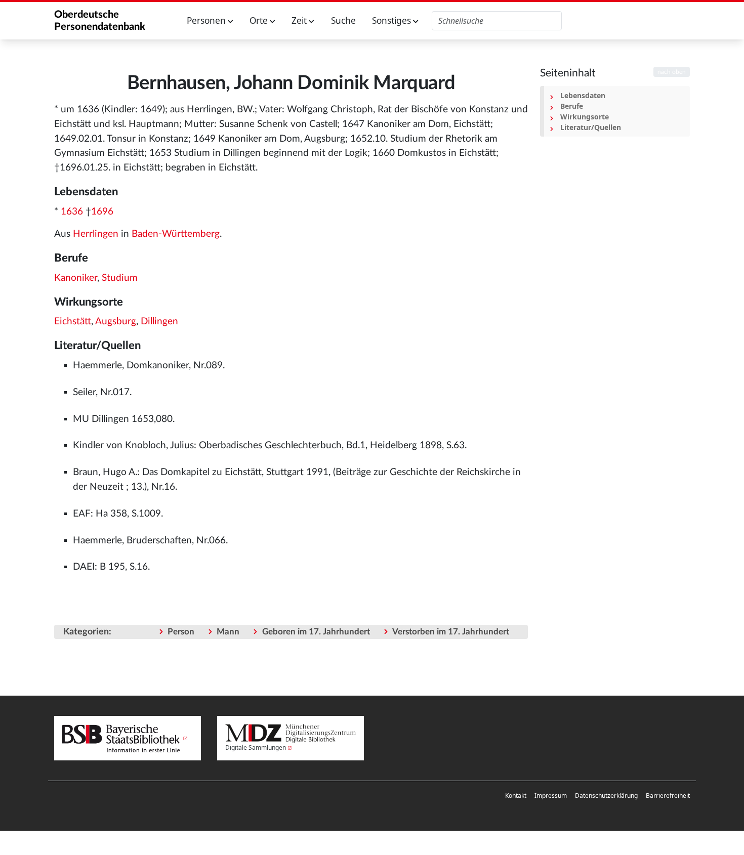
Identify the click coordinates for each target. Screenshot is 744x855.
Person (181, 631)
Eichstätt (72, 321)
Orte (260, 20)
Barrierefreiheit (668, 795)
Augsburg (115, 321)
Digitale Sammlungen (255, 747)
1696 (102, 212)
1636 (72, 212)
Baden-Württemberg (176, 234)
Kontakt (515, 795)
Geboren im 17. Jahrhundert (316, 631)
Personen (207, 20)
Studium (120, 278)
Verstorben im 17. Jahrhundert (450, 631)
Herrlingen (95, 234)
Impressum (550, 795)
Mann (228, 631)
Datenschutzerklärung (606, 795)
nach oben (671, 72)
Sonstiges (392, 20)
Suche (343, 20)
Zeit (300, 20)
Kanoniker (75, 278)
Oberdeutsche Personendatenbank (99, 21)
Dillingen (159, 321)
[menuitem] (515, 795)
